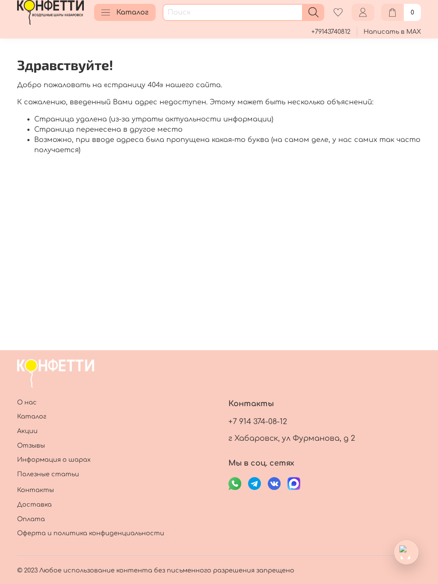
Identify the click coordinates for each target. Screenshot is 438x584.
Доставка (34, 504)
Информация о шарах (54, 459)
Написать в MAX (392, 31)
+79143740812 (330, 31)
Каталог (132, 12)
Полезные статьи (48, 474)
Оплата (31, 519)
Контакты (35, 490)
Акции (27, 431)
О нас (27, 402)
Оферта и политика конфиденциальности (90, 533)
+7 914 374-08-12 (257, 421)
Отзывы (31, 445)
